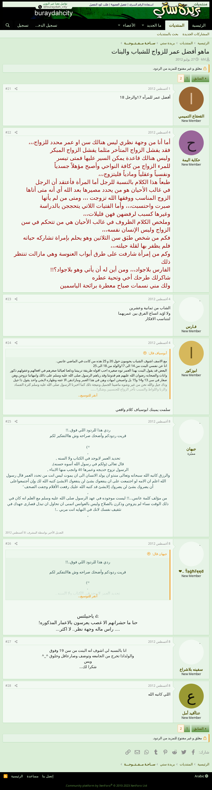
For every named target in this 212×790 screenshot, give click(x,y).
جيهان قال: (159, 553)
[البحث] (8, 25)
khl (203, 59)
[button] (142, 25)
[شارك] (16, 89)
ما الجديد (154, 25)
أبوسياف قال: (157, 353)
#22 (8, 132)
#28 (8, 685)
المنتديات (176, 25)
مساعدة (33, 776)
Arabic (200, 776)
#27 (8, 641)
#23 (8, 299)
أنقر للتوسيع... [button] (87, 395)
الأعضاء (129, 25)
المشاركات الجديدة (196, 34)
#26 (8, 543)
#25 (8, 421)
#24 (8, 343)
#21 (8, 88)
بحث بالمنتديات (167, 34)
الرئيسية (199, 25)
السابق (199, 78)
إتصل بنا (48, 776)
